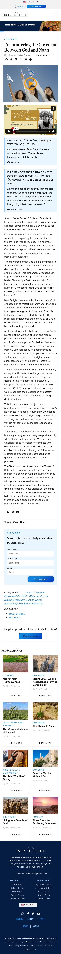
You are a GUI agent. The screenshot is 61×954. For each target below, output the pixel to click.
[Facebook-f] (28, 913)
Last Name (12, 559)
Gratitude (9, 817)
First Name (12, 550)
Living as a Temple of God (15, 821)
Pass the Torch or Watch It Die (42, 774)
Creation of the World (16, 596)
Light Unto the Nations (13, 724)
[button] (6, 59)
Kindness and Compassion (11, 771)
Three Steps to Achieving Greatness (45, 821)
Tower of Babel (17, 614)
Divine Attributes (38, 596)
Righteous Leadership (31, 603)
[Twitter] (33, 913)
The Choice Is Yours (44, 726)
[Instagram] (22, 913)
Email (9, 568)
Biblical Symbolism (14, 600)
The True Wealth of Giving (14, 777)
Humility (38, 817)
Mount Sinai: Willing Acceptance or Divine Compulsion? (45, 682)
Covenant (10, 39)
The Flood (14, 617)
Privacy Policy (30, 949)
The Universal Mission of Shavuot (15, 730)
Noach (29, 592)
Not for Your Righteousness (11, 680)
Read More (16, 696)
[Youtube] (38, 913)
